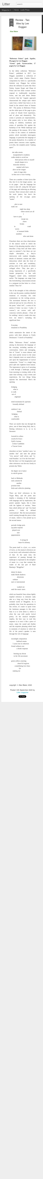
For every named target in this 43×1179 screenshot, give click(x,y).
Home (16, 10)
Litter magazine (22, 692)
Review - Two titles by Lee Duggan (22, 23)
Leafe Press (25, 10)
